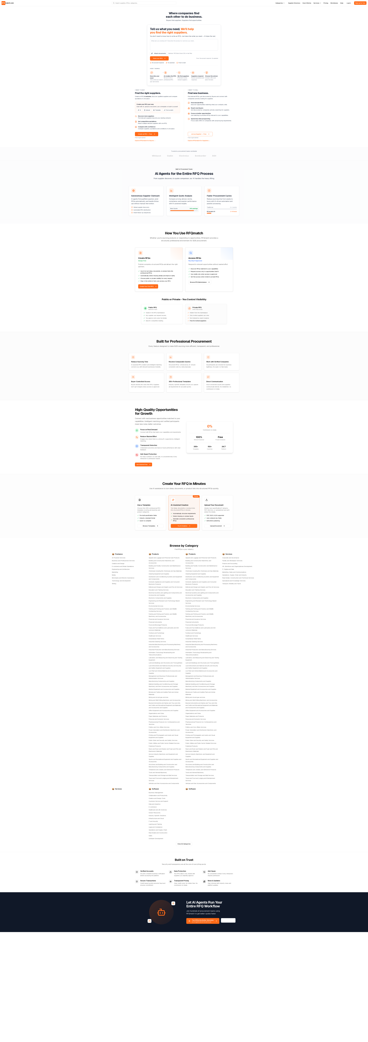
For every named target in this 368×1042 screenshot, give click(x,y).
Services (316, 3)
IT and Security (153, 821)
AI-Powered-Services (118, 558)
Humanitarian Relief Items (156, 639)
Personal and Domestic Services (159, 719)
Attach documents (160, 53)
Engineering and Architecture (121, 569)
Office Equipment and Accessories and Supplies (163, 710)
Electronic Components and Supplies (160, 598)
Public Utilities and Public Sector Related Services (164, 743)
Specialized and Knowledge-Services (234, 581)
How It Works (307, 3)
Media (114, 575)
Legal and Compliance (155, 827)
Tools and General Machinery (158, 772)
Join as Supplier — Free (198, 134)
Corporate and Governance (230, 558)
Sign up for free (360, 3)
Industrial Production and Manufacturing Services (164, 650)
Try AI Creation (182, 526)
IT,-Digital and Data (228, 569)
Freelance (117, 554)
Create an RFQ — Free (145, 134)
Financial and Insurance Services (159, 619)
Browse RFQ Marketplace (198, 282)
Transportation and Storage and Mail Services (163, 775)
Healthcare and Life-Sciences (158, 810)
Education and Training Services (159, 590)
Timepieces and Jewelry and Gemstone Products (164, 770)
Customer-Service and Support (158, 801)
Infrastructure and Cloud (156, 818)
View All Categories (184, 844)
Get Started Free (141, 464)
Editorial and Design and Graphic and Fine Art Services (165, 587)
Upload (148, 110)
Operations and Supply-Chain (158, 830)
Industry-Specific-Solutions (157, 815)
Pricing (326, 3)
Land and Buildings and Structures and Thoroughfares (165, 663)
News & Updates (214, 881)
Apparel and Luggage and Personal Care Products (164, 558)
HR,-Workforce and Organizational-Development (237, 566)
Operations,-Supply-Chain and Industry (234, 575)
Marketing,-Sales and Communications (234, 572)
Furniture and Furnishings (156, 633)
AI (140, 110)
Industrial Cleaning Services (157, 641)
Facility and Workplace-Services (232, 561)
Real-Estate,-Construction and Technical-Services (238, 578)
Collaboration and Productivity (158, 795)
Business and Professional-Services (123, 561)
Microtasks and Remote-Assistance (123, 578)
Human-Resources (154, 813)
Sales (150, 836)
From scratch (169, 110)
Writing (114, 583)
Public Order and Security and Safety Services (163, 740)
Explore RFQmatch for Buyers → (145, 140)
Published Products (155, 746)
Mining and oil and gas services (158, 697)
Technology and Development (121, 581)
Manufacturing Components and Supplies (161, 681)
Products (154, 554)
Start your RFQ (158, 58)
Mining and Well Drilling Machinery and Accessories (164, 700)
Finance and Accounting (229, 563)
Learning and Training (155, 824)
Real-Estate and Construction (158, 833)
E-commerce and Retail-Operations (123, 566)
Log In (349, 3)
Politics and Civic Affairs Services (159, 727)
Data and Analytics (154, 804)
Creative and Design (118, 563)
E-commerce (153, 807)
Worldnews (334, 3)
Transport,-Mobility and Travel (231, 583)
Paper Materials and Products (158, 716)
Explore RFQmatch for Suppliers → (199, 140)
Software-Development (156, 838)
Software (154, 789)
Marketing (115, 572)
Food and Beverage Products (158, 625)
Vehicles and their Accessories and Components (164, 783)
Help (341, 3)
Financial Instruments (155, 622)
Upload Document (216, 526)
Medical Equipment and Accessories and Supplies (164, 689)
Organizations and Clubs (156, 713)
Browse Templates (149, 526)
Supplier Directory (294, 3)
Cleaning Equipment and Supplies (159, 574)
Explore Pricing (228, 920)
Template (158, 110)
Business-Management (156, 792)
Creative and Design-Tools (157, 798)
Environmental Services (156, 606)
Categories (279, 3)
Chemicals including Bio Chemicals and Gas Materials (165, 571)
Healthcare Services (155, 636)
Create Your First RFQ (147, 286)
